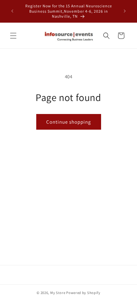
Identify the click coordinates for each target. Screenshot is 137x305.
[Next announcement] (124, 11)
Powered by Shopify (83, 292)
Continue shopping (68, 122)
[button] (13, 35)
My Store (58, 292)
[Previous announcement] (12, 11)
